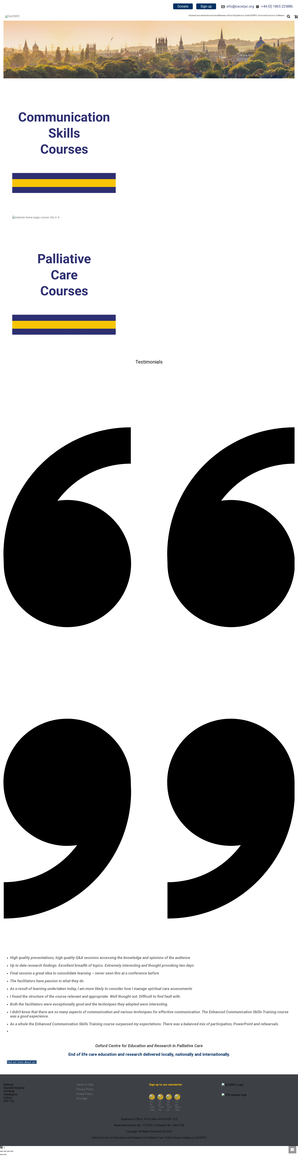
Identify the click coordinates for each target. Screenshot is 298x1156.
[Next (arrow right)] (4, 1154)
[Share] (8, 1151)
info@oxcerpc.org (240, 6)
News (281, 15)
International (211, 15)
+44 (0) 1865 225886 (277, 6)
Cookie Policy (84, 1094)
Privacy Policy (84, 1089)
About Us (242, 15)
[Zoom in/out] (1, 1151)
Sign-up (206, 6)
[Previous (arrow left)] (1, 1154)
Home (192, 15)
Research (224, 15)
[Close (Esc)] (11, 1151)
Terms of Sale (84, 1084)
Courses (199, 15)
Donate (182, 6)
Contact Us (272, 15)
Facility (233, 15)
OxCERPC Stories (256, 15)
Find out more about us (21, 1062)
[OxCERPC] (12, 16)
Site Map (81, 1098)
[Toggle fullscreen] (4, 1151)
